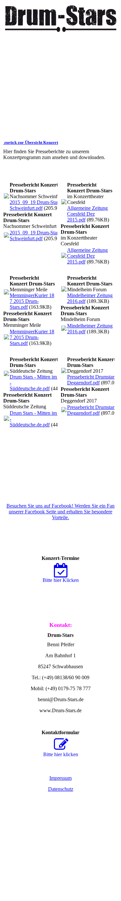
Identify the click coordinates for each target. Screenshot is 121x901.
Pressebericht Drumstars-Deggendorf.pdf (92, 379)
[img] (60, 16)
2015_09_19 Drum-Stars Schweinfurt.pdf (35, 205)
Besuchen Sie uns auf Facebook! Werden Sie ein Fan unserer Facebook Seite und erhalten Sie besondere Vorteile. (60, 511)
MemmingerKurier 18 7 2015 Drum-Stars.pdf (32, 301)
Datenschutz (60, 789)
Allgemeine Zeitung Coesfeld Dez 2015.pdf (87, 213)
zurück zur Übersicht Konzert (30, 142)
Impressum (60, 778)
